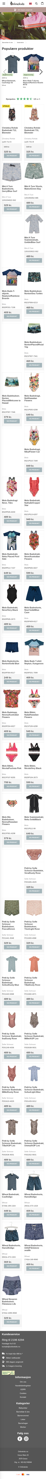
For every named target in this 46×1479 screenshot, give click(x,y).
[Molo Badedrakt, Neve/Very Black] (12, 594)
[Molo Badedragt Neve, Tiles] (12, 486)
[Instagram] (26, 1438)
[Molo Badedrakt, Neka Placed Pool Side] (12, 540)
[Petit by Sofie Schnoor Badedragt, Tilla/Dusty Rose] (34, 964)
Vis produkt (12, 156)
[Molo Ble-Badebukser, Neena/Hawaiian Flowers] (12, 803)
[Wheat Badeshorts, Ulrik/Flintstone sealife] (34, 1231)
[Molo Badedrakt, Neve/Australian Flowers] (34, 540)
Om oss (23, 1382)
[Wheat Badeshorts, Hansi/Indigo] (34, 1180)
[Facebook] (20, 1438)
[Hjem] (17, 3)
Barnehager (23, 1423)
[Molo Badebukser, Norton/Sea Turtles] (34, 277)
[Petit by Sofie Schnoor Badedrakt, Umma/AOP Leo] (34, 1127)
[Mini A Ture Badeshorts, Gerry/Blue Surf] (12, 172)
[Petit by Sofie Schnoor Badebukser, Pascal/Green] (12, 908)
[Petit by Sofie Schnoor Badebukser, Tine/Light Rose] (34, 908)
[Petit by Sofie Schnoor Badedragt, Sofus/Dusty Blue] (12, 964)
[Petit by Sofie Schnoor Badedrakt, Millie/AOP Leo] (34, 1020)
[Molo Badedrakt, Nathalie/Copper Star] (34, 486)
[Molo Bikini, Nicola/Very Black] (34, 752)
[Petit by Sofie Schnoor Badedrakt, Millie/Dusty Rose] (12, 1073)
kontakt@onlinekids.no (11, 1347)
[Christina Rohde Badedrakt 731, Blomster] (34, 114)
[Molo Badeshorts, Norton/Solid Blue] (12, 647)
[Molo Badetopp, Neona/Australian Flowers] (12, 698)
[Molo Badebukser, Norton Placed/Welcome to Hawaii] (12, 382)
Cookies (23, 1393)
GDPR (23, 1389)
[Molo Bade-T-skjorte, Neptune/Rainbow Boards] (12, 277)
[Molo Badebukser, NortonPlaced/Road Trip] (34, 328)
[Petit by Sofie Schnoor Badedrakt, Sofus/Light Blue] (34, 1073)
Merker (23, 1427)
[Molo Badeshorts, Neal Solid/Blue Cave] (34, 594)
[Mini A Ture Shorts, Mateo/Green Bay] (34, 172)
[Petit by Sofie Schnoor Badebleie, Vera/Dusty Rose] (34, 854)
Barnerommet (23, 1416)
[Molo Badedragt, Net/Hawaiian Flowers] (34, 382)
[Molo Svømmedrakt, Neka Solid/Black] (34, 803)
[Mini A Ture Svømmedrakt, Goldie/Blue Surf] (34, 224)
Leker (23, 1419)
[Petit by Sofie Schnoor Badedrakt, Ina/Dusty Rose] (12, 1020)
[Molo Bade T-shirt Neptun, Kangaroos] (34, 647)
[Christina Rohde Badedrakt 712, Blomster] (12, 114)
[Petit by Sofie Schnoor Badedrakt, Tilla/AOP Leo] (12, 1127)
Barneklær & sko (23, 1412)
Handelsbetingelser (23, 1386)
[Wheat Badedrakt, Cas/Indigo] (12, 1180)
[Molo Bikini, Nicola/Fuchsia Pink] (12, 752)
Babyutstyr (23, 1408)
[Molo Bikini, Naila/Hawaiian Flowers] (34, 698)
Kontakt (23, 1397)
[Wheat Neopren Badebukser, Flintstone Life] (12, 1285)
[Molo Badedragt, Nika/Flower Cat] (34, 435)
